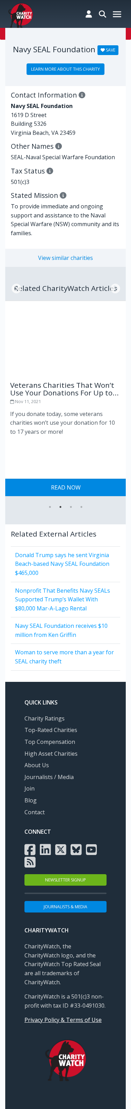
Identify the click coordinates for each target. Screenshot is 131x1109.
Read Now (66, 487)
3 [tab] (70, 506)
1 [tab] (49, 506)
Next (113, 286)
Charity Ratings (44, 718)
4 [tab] (81, 506)
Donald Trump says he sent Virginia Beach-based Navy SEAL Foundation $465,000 (62, 564)
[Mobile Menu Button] (117, 15)
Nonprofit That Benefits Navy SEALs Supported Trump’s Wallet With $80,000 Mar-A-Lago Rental (62, 599)
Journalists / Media (49, 777)
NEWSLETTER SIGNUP (65, 880)
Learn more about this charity (65, 69)
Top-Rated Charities (50, 730)
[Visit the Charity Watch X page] (60, 849)
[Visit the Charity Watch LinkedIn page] (45, 849)
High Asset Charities (51, 753)
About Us (36, 765)
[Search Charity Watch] (102, 14)
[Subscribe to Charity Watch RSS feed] (30, 861)
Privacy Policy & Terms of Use (63, 1020)
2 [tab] (60, 506)
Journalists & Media (65, 907)
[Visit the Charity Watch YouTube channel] (91, 849)
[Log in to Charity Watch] (89, 14)
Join (29, 788)
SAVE (110, 50)
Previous (14, 286)
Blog (30, 800)
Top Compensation (49, 742)
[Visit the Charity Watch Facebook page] (30, 849)
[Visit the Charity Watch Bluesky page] (76, 849)
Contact (34, 812)
